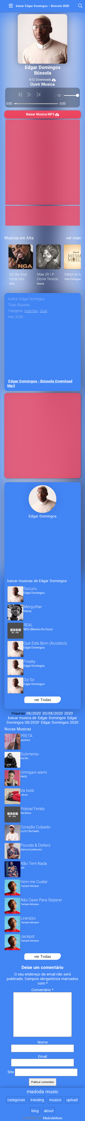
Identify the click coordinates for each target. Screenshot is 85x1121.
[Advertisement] (42, 162)
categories (16, 1100)
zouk (43, 311)
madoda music (42, 1091)
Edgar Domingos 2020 (59, 722)
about (49, 1111)
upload (72, 1100)
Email (42, 1056)
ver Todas (42, 700)
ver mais (73, 238)
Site (11, 1072)
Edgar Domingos (52, 718)
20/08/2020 (52, 713)
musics (55, 1100)
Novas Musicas (17, 729)
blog (35, 1111)
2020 (68, 713)
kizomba (31, 311)
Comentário (42, 990)
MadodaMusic (52, 1118)
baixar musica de (22, 718)
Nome (42, 1042)
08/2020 (33, 713)
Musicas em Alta (18, 238)
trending (37, 1100)
